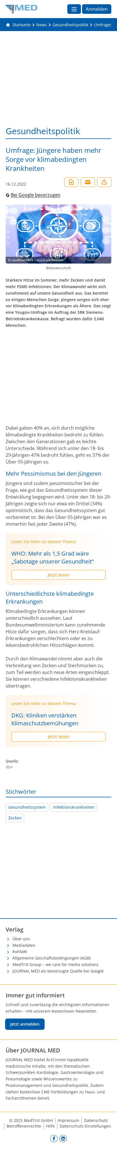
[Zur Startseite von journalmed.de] (21, 9)
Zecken (15, 818)
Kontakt (19, 951)
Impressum (68, 1120)
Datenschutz (96, 1120)
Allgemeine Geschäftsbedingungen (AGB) (51, 958)
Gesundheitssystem (27, 807)
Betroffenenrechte (24, 1126)
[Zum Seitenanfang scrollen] (107, 1141)
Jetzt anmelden (24, 1024)
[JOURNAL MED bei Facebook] (53, 1138)
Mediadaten (23, 945)
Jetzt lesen (59, 575)
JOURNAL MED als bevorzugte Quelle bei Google (58, 971)
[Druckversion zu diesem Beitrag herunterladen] (71, 182)
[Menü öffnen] (74, 9)
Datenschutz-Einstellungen (85, 1126)
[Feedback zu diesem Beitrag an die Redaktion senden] (104, 182)
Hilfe (50, 1126)
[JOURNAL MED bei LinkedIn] (63, 1138)
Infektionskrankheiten (74, 807)
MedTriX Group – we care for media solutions (55, 964)
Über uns (21, 938)
